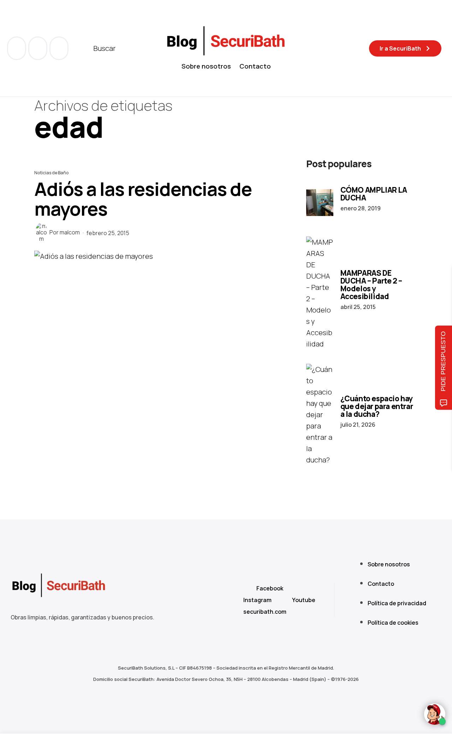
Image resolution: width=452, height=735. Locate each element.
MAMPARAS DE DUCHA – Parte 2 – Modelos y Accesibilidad (371, 284)
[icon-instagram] (59, 48)
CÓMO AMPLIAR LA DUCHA (373, 194)
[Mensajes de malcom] (41, 232)
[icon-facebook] (17, 48)
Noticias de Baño (51, 173)
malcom (70, 233)
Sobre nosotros (206, 66)
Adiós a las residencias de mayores (143, 198)
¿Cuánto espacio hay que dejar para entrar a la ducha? (376, 406)
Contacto (255, 66)
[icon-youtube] (38, 48)
